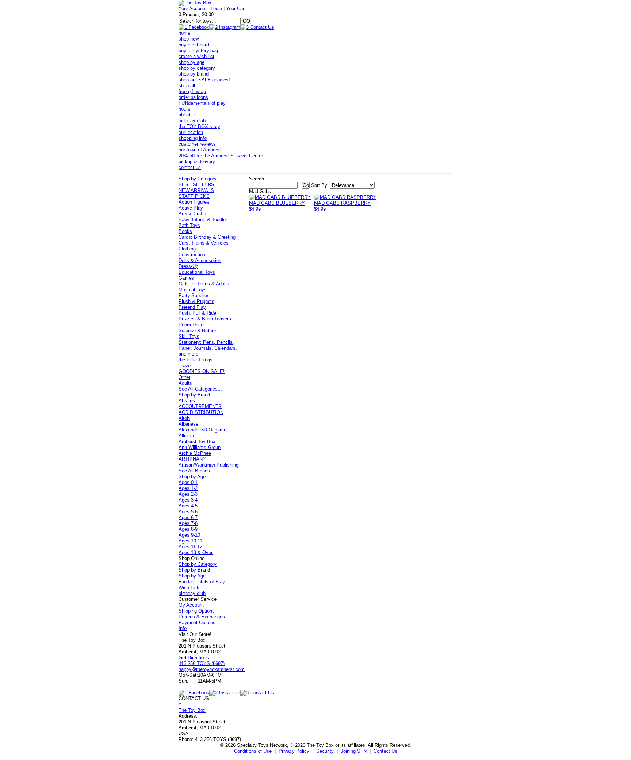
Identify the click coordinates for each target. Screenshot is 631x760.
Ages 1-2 (188, 488)
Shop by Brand (194, 395)
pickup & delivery (197, 161)
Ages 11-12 (190, 546)
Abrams (187, 400)
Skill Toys (189, 336)
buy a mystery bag (198, 50)
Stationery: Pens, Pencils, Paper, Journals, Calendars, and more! (208, 348)
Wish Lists (190, 587)
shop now (189, 39)
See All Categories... (200, 389)
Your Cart (236, 8)
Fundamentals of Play (202, 581)
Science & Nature (197, 330)
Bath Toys (189, 225)
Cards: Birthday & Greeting (207, 237)
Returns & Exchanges (202, 616)
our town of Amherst (200, 150)
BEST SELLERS (196, 184)
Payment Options (197, 622)
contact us (190, 167)
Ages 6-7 (188, 517)
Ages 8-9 (188, 529)
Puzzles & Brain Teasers (205, 319)
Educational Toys (197, 272)
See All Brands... (196, 470)
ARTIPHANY (192, 459)
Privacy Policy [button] (294, 751)
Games (186, 278)
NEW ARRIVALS (196, 190)
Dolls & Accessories (200, 260)
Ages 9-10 (189, 535)
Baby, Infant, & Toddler (203, 219)
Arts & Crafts (192, 213)
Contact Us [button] (385, 751)
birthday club (192, 120)
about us (188, 115)
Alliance (187, 435)
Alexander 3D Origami (202, 430)
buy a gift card (194, 44)
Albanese (188, 424)
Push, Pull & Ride (197, 313)
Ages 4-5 (188, 505)
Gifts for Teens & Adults (204, 284)
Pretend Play (192, 307)
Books (185, 231)
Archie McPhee (195, 453)
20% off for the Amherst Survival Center (221, 155)
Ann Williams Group (200, 447)
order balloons (193, 97)
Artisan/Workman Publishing (208, 465)
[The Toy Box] (195, 2)
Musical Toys (193, 289)
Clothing (187, 249)
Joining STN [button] (354, 751)
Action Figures (194, 202)
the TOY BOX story (199, 126)
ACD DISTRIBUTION (201, 412)
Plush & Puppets (196, 301)
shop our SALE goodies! (204, 79)
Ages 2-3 (188, 494)
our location (191, 132)
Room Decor (192, 324)
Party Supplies (194, 295)
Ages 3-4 (188, 500)
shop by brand (194, 74)
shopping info (193, 138)
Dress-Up (188, 266)
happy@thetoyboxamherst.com (212, 669)
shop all (187, 85)
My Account (191, 605)
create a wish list (196, 56)
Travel (185, 365)
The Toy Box (192, 710)
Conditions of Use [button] (253, 751)
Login (216, 8)
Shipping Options (197, 611)
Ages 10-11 (190, 541)
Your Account (193, 8)
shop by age (191, 62)
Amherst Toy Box (197, 441)
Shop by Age (192, 476)
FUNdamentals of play (202, 103)
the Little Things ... (198, 359)
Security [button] (325, 751)
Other (184, 377)
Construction (192, 254)
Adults (185, 383)
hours (184, 109)
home (184, 33)
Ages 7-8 (188, 523)
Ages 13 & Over (196, 552)
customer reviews (197, 144)
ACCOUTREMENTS (200, 406)
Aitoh (184, 418)
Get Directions (194, 657)
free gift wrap (192, 91)
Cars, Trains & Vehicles (204, 243)
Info (183, 628)
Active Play (191, 208)
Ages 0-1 (188, 482)
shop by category (197, 68)
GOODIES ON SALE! (202, 371)
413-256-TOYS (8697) (202, 663)
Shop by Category (198, 178)
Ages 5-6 (188, 511)
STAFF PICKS (194, 196)
